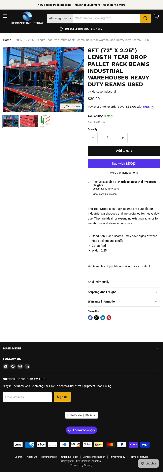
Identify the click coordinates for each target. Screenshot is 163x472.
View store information (105, 194)
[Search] (145, 18)
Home (7, 40)
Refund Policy (49, 456)
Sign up (62, 397)
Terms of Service (138, 456)
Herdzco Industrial (104, 91)
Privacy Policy (117, 456)
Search (18, 456)
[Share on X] (96, 317)
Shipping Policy (69, 456)
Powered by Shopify (81, 465)
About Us (32, 456)
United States (79, 415)
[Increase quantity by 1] (123, 138)
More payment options (124, 172)
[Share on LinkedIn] (102, 317)
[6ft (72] (10, 121)
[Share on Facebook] (90, 317)
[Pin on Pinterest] (109, 317)
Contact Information (94, 456)
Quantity (92, 129)
